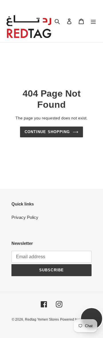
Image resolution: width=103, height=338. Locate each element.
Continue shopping (47, 132)
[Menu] (93, 21)
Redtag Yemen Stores (42, 319)
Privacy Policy (24, 217)
